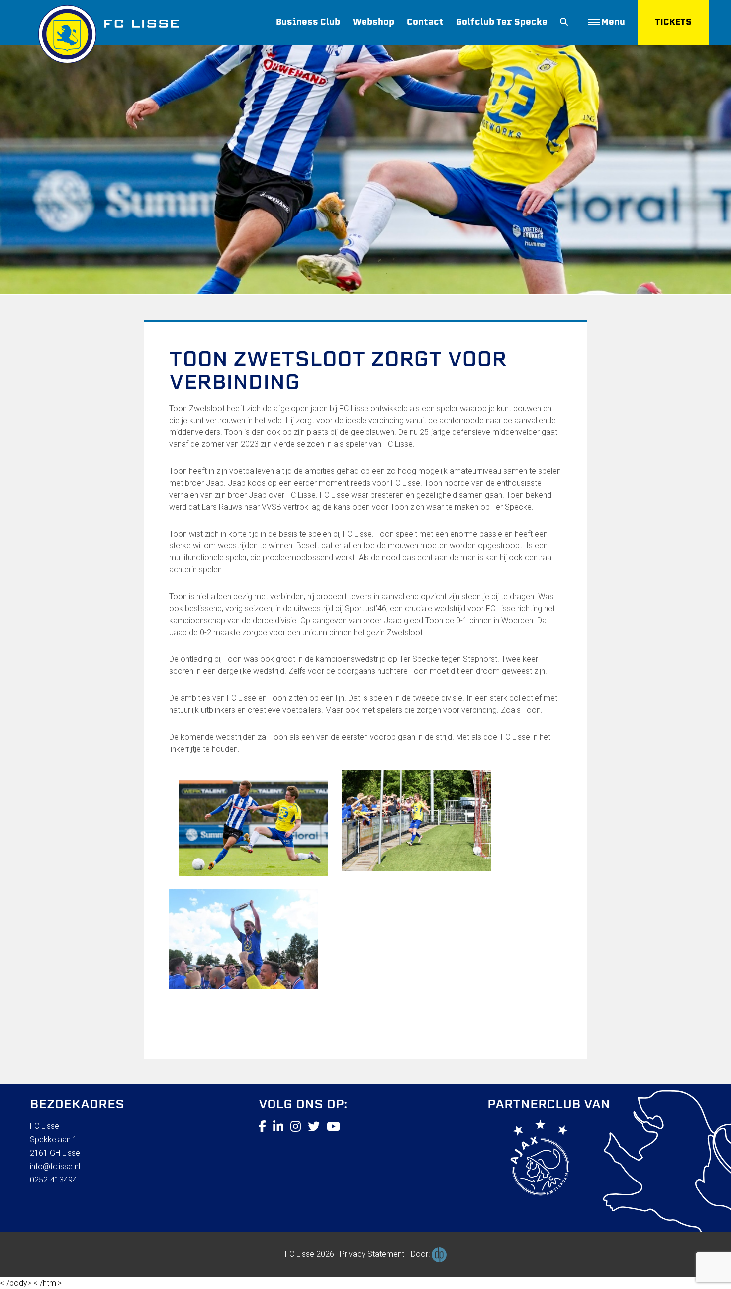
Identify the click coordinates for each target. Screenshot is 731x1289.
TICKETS (673, 22)
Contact (425, 22)
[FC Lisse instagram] (295, 1127)
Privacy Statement (372, 1254)
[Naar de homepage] (104, 31)
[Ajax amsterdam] (528, 1159)
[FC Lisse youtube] (333, 1127)
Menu (613, 22)
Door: (421, 1254)
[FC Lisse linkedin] (278, 1127)
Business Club (308, 22)
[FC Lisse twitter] (314, 1127)
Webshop (373, 22)
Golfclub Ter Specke (502, 22)
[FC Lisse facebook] (262, 1127)
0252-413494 (53, 1179)
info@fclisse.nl (55, 1166)
